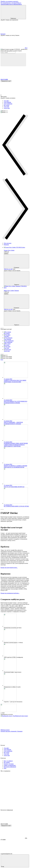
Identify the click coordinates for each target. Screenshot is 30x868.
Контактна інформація (13, 4)
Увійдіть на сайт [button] (8, 269)
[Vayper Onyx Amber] (16, 247)
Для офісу (6, 100)
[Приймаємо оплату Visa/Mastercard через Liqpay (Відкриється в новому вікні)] (14, 716)
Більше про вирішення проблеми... (10, 593)
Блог (20, 4)
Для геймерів (7, 102)
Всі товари (3, 2)
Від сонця (6, 105)
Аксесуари (7, 108)
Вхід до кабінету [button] (8, 761)
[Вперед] (3, 509)
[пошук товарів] (13, 59)
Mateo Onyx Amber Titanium (11, 290)
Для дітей (6, 106)
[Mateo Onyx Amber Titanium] (16, 286)
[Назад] (1, 509)
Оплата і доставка (11, 2)
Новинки (6, 244)
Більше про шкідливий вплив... (9, 567)
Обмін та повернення (10, 765)
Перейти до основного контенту (9, 1)
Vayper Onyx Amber (9, 250)
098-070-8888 (4, 79)
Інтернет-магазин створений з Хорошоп (11, 731)
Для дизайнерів (8, 103)
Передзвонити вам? (6, 81)
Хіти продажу (7, 243)
